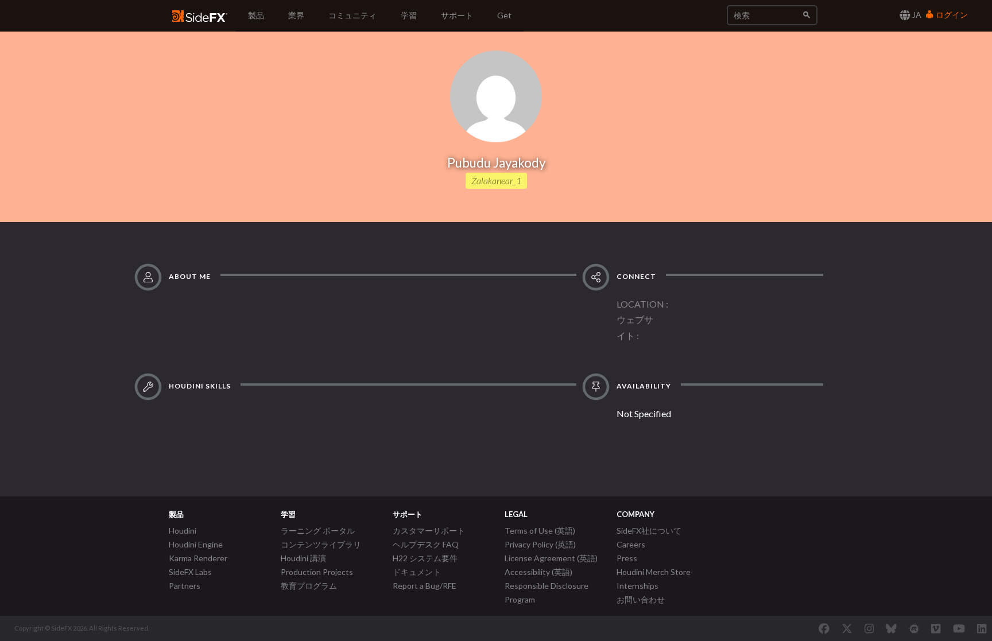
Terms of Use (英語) (540, 530)
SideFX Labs (190, 572)
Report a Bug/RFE (424, 586)
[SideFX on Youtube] (959, 628)
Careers (631, 544)
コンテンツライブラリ (321, 544)
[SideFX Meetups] (914, 628)
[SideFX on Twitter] (847, 628)
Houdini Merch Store (654, 572)
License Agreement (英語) (551, 558)
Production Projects (317, 572)
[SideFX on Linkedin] (981, 628)
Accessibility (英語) (538, 572)
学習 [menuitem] (409, 15)
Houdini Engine (196, 544)
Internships (637, 586)
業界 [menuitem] (296, 15)
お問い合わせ (641, 599)
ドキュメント (417, 572)
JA (915, 15)
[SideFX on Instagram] (869, 628)
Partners (184, 586)
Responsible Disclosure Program (546, 592)
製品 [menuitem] (256, 15)
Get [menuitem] (504, 15)
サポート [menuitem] (457, 15)
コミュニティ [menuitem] (352, 15)
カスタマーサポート (429, 530)
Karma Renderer (198, 558)
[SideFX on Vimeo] (935, 628)
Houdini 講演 (303, 558)
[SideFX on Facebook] (824, 628)
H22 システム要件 (425, 558)
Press (627, 558)
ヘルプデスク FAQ (426, 544)
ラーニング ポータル (318, 530)
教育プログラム (309, 586)
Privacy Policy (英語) (540, 544)
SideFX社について (649, 530)
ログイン (951, 15)
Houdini (182, 530)
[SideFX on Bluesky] (891, 628)
